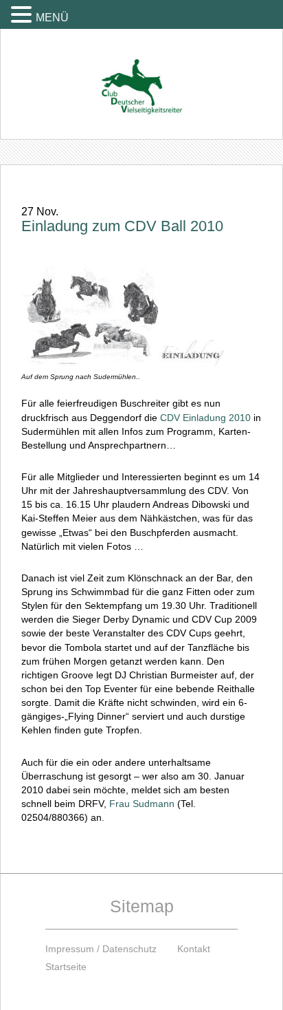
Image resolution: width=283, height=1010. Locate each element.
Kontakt (193, 948)
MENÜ (52, 17)
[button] (23, 14)
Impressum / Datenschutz (101, 948)
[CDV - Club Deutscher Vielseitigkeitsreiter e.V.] (141, 73)
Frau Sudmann (141, 803)
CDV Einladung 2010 (205, 417)
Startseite (66, 966)
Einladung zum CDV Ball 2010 (122, 226)
